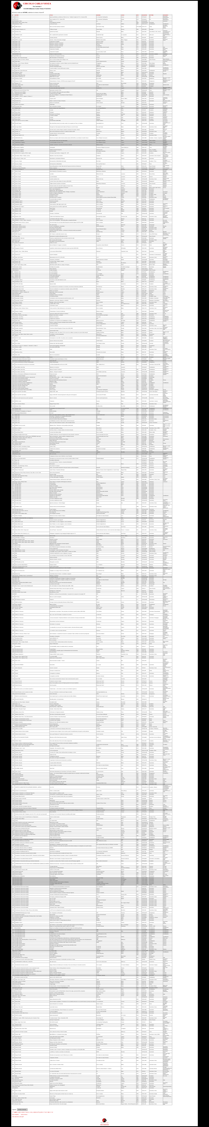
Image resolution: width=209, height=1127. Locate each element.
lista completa (15, 1114)
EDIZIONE (98, 15)
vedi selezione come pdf (18, 1116)
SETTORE (151, 15)
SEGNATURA (144, 15)
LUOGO (122, 15)
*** (13, 1112)
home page (106, 1122)
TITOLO (51, 15)
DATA (138, 15)
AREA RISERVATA (104, 1124)
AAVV (15, 1112)
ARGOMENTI (165, 15)
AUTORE (16, 15)
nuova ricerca (24, 1114)
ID (12, 15)
